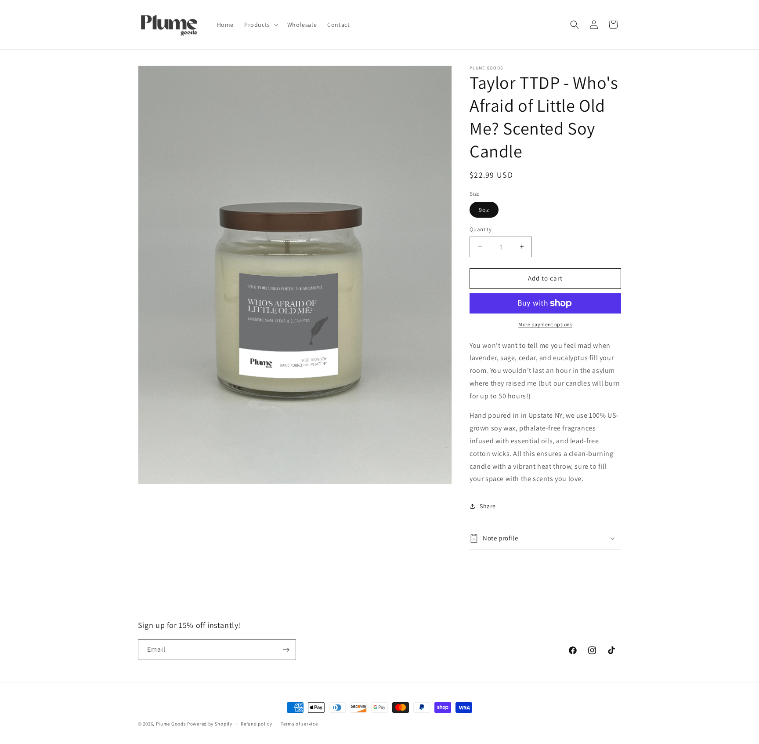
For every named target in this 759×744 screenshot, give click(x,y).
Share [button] (488, 506)
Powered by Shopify (209, 724)
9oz (484, 210)
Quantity (481, 229)
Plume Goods (171, 724)
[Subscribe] (286, 649)
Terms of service (299, 724)
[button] (260, 24)
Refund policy (256, 724)
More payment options (545, 324)
